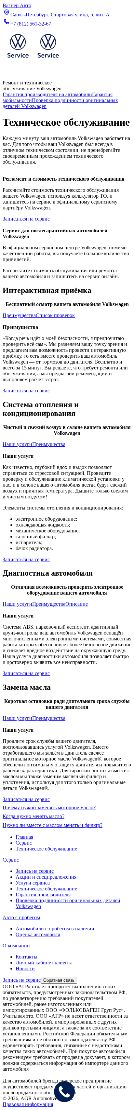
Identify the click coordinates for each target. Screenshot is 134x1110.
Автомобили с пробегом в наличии (55, 928)
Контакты (26, 956)
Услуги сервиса (33, 883)
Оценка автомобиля (38, 934)
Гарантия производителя (43, 894)
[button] (19, 315)
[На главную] (33, 59)
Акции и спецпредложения (46, 877)
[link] (47, 94)
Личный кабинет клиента (44, 962)
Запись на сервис (35, 871)
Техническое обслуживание (46, 888)
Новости (25, 968)
